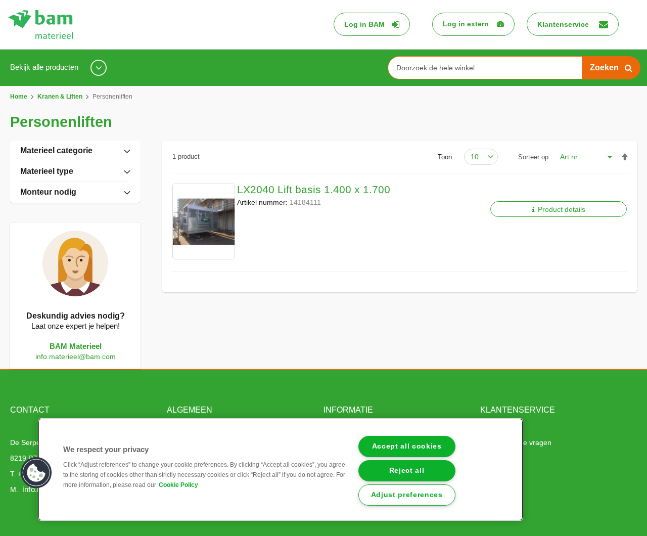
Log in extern (466, 24)
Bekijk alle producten (45, 67)
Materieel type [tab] (46, 171)
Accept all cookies (407, 446)
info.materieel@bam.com (75, 356)
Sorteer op (533, 157)
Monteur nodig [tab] (48, 192)
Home (19, 96)
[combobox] (489, 67)
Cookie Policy (178, 484)
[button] (36, 473)
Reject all (407, 470)
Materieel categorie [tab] (56, 150)
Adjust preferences (407, 495)
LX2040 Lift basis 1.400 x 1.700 (313, 189)
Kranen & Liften (60, 96)
